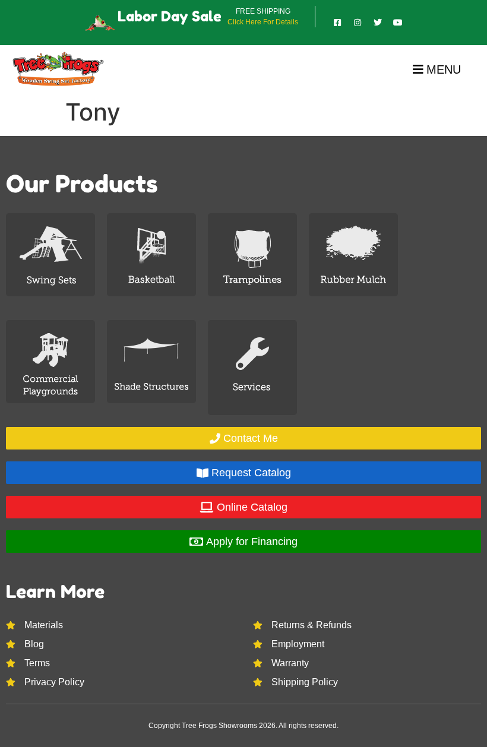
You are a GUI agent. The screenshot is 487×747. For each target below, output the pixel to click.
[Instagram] (357, 22)
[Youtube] (398, 22)
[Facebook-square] (337, 22)
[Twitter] (378, 22)
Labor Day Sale (170, 16)
